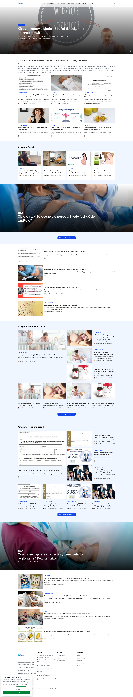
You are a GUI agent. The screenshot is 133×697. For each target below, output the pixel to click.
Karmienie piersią (65, 3)
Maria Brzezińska (61, 655)
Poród (57, 3)
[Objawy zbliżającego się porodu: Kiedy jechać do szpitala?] (66, 208)
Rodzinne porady (75, 3)
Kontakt (43, 688)
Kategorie (80, 652)
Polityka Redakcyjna (58, 688)
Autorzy (59, 652)
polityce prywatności (21, 686)
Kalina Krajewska (21, 41)
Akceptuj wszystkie (16, 692)
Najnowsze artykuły (49, 3)
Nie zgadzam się (16, 689)
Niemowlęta (85, 3)
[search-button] (110, 3)
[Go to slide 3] (130, 51)
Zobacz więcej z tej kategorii (65, 237)
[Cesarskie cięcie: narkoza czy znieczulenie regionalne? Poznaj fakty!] (66, 546)
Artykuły (40, 652)
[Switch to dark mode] (114, 3)
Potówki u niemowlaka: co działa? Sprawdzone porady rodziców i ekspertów (45, 670)
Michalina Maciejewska (23, 224)
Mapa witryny (66, 688)
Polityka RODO (50, 688)
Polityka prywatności (36, 688)
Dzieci (91, 3)
